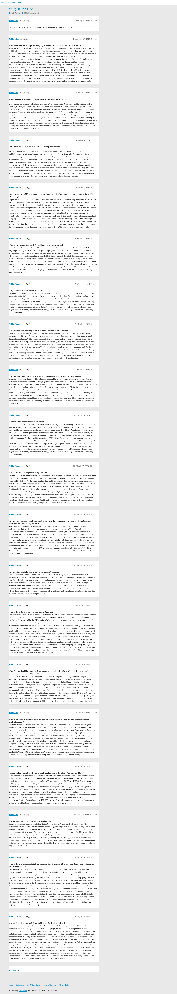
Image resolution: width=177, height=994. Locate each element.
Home (11, 985)
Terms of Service (49, 985)
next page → (14, 970)
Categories (20, 985)
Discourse (23, 991)
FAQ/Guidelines (33, 985)
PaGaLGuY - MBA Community (14, 3)
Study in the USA (21, 9)
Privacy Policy (64, 985)
